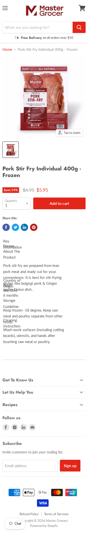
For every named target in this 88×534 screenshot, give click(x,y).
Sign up (70, 465)
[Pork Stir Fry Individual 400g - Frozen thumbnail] (10, 149)
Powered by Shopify (44, 526)
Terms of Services (56, 514)
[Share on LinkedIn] (24, 227)
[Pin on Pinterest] (33, 227)
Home (7, 49)
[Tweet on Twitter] (15, 227)
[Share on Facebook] (6, 227)
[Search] (79, 27)
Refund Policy (29, 514)
